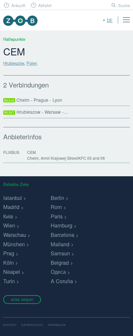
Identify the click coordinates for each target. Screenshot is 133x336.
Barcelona (62, 234)
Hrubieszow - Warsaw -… (36, 112)
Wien (9, 225)
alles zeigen (22, 299)
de (110, 20)
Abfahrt (45, 5)
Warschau (14, 234)
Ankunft (18, 5)
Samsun (60, 253)
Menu (126, 19)
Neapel (11, 271)
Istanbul (12, 198)
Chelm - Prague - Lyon (33, 100)
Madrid (11, 207)
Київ (8, 216)
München (14, 244)
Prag (8, 253)
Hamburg (61, 225)
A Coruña (62, 281)
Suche (124, 5)
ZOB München (20, 20)
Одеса (58, 271)
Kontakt (10, 325)
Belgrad (60, 262)
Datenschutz (32, 325)
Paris (57, 216)
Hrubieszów (13, 63)
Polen (31, 63)
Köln (8, 262)
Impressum (57, 325)
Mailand (60, 244)
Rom (56, 207)
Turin (9, 281)
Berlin (57, 198)
